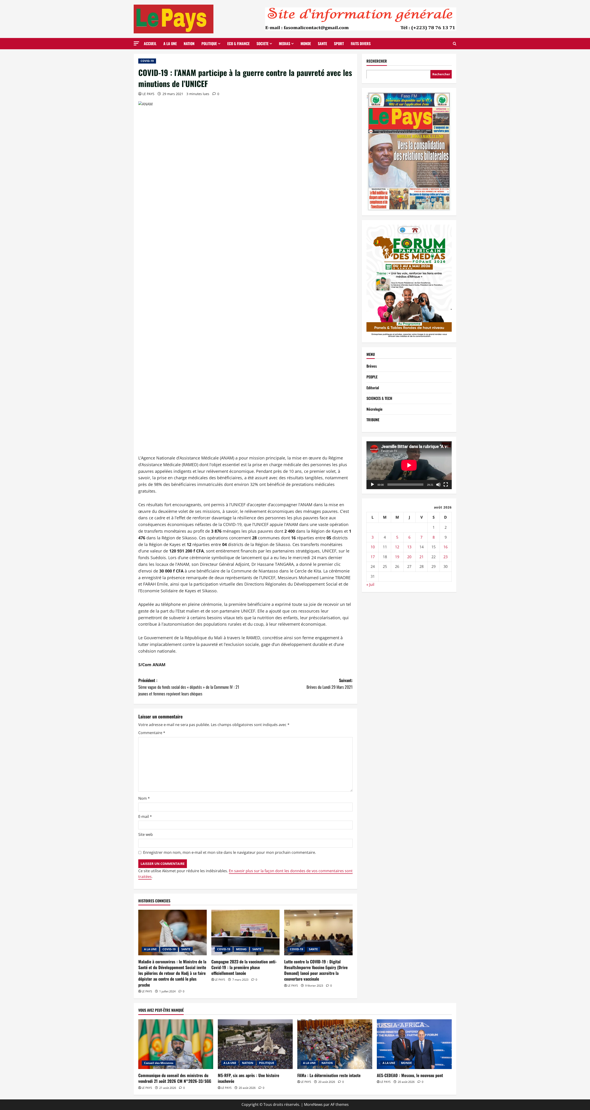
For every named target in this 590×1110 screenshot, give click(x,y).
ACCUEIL (150, 43)
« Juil (370, 584)
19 (397, 556)
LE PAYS (148, 94)
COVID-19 (147, 61)
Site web (145, 834)
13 (409, 546)
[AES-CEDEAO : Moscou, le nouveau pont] (414, 1044)
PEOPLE (372, 377)
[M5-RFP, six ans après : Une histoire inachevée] (255, 1044)
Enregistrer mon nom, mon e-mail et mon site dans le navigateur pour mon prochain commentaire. (229, 852)
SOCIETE (262, 43)
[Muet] (438, 484)
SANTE (322, 43)
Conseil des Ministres (158, 1063)
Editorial (372, 387)
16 (445, 546)
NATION (189, 43)
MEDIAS (284, 43)
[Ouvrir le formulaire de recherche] (454, 43)
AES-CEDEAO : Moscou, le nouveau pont (410, 1075)
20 (409, 556)
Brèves (371, 366)
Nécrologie (374, 409)
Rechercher (376, 61)
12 (397, 546)
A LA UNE (170, 43)
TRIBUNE (372, 419)
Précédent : (188, 687)
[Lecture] (372, 484)
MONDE (306, 43)
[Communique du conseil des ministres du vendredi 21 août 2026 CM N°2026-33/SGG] (175, 1044)
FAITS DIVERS (361, 43)
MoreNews (313, 1104)
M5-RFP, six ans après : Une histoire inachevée (248, 1078)
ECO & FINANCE (238, 43)
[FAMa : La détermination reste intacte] (334, 1044)
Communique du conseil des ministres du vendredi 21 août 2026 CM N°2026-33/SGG (174, 1078)
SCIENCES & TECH (379, 398)
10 (373, 546)
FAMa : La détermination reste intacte (328, 1075)
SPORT (339, 43)
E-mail (145, 816)
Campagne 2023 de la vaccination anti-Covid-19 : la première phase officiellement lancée (244, 967)
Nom (144, 798)
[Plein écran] (445, 484)
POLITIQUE (209, 43)
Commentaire (151, 732)
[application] (409, 465)
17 (373, 556)
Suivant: (330, 683)
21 (421, 556)
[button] (136, 43)
